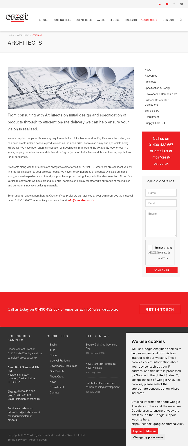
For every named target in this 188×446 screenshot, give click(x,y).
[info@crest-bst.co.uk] (167, 4)
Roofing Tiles (62, 19)
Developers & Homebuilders (161, 94)
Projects (130, 19)
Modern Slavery (38, 439)
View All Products (60, 360)
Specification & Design (158, 88)
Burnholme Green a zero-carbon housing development (103, 385)
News (148, 69)
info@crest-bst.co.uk (28, 399)
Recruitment (152, 117)
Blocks (115, 19)
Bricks (43, 19)
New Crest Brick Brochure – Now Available (102, 365)
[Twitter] (181, 4)
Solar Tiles (84, 19)
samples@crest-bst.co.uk (22, 357)
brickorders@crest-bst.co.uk (24, 412)
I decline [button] (151, 431)
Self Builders (152, 110)
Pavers (101, 19)
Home (11, 34)
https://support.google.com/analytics (157, 424)
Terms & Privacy (17, 439)
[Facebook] (174, 4)
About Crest (150, 19)
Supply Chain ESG (155, 123)
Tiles (52, 350)
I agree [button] (137, 431)
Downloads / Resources (63, 366)
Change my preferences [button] (148, 437)
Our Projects (57, 371)
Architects (150, 81)
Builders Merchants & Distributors (157, 102)
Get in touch (160, 309)
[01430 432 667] (159, 4)
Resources (151, 75)
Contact (168, 19)
